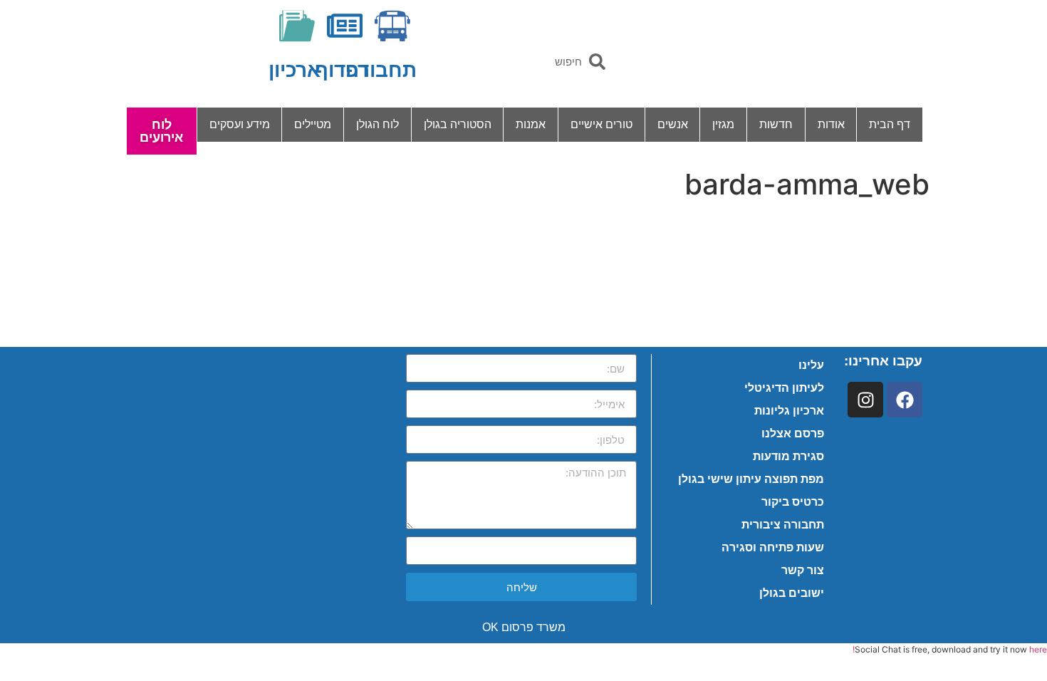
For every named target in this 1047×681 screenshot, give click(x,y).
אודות (831, 124)
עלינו (811, 365)
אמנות (531, 124)
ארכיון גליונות (789, 411)
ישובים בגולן (791, 593)
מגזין (723, 124)
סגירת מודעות (788, 456)
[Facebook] (904, 399)
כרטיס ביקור (792, 502)
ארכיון (295, 70)
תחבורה (381, 70)
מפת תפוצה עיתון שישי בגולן (751, 479)
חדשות (776, 124)
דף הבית (889, 124)
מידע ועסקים (239, 124)
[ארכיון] (297, 25)
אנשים (672, 124)
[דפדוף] (345, 25)
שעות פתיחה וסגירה (773, 547)
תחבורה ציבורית (782, 525)
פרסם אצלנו (792, 433)
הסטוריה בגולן (457, 124)
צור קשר (802, 570)
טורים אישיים (601, 124)
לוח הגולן (377, 124)
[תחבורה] (392, 25)
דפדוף (342, 70)
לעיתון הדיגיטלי (784, 388)
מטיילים (312, 124)
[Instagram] (865, 399)
